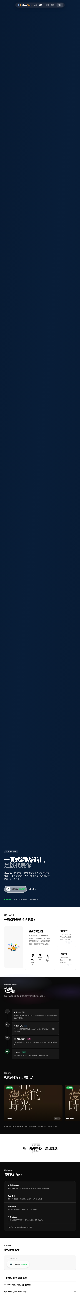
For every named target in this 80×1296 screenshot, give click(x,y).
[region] (40, 1104)
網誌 (52, 5)
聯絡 (60, 5)
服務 (40, 5)
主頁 (35, 5)
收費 (47, 5)
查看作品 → (32, 889)
